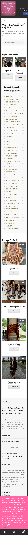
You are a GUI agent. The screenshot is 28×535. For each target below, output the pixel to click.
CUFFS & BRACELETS (13, 125)
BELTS (8, 107)
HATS (8, 144)
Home (6, 21)
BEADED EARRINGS (12, 102)
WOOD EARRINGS (12, 229)
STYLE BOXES (10, 206)
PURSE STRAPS (11, 175)
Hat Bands (9, 139)
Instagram (7, 495)
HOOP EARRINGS (11, 153)
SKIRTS (8, 192)
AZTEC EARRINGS (12, 99)
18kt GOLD (9, 96)
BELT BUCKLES (11, 105)
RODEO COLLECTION (13, 180)
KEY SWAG (9, 159)
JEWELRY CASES (11, 156)
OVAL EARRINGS (11, 169)
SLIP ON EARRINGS (12, 194)
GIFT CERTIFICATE (12, 130)
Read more (14, 273)
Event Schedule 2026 (10, 453)
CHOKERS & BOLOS (12, 116)
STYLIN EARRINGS (12, 209)
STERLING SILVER (12, 200)
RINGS (8, 177)
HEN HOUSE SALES (12, 147)
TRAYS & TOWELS (12, 214)
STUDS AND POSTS (12, 203)
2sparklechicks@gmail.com (14, 441)
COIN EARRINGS (11, 119)
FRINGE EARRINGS (12, 127)
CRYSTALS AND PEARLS (14, 122)
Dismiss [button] (4, 527)
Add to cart (7, 76)
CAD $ (25, 13)
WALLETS (9, 226)
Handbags (9, 136)
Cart (22, 531)
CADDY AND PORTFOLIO (14, 113)
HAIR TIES (9, 133)
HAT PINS (9, 142)
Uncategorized (10, 223)
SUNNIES (9, 212)
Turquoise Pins (10, 220)
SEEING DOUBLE (11, 186)
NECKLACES (10, 166)
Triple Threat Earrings (12, 217)
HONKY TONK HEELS (13, 150)
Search (14, 532)
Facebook (7, 492)
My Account (4, 532)
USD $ (25, 10)
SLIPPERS (9, 197)
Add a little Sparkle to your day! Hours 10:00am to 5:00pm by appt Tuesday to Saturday (13, 410)
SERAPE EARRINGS (12, 189)
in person (14, 482)
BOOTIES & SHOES (12, 110)
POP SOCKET (10, 172)
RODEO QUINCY (11, 183)
